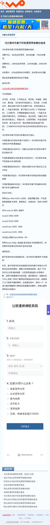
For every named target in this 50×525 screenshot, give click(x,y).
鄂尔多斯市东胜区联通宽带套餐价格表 (19, 503)
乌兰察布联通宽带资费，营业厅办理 (19, 474)
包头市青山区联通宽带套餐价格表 (18, 478)
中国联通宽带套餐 (12, 522)
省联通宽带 (21, 515)
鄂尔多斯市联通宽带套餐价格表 (17, 489)
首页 (13, 515)
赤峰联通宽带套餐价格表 (14, 492)
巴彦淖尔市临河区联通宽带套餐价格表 (23, 294)
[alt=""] (12, 4)
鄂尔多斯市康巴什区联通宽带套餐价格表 (20, 507)
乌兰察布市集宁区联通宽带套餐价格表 (19, 496)
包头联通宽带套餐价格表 (14, 485)
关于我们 (28, 518)
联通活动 (31, 515)
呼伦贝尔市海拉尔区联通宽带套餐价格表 (20, 499)
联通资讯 (40, 515)
